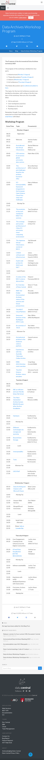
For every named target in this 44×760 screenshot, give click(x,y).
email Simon (9, 116)
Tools (15, 459)
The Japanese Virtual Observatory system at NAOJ (20, 245)
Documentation (7, 713)
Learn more (22, 17)
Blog (16, 51)
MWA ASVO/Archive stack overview (21, 364)
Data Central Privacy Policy (10, 753)
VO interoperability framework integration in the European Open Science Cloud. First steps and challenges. (21, 191)
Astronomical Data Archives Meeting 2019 (21, 640)
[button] (8, 8)
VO (3, 715)
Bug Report (6, 738)
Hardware (16, 416)
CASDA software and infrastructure (20, 255)
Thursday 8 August (24, 82)
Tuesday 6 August (27, 77)
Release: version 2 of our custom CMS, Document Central (21, 635)
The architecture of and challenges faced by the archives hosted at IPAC (21, 172)
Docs (11, 51)
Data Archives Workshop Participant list (21, 658)
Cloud (4, 726)
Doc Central (6, 722)
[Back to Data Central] (8, 2)
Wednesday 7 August (21, 79)
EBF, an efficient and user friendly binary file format (18, 392)
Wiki (3, 724)
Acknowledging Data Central (11, 751)
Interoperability (18, 451)
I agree (31, 17)
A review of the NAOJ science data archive (21, 279)
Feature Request (7, 740)
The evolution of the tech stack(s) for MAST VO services (20, 213)
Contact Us (6, 736)
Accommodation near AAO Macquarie (20, 645)
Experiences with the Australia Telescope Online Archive (20, 354)
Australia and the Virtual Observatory (20, 148)
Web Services (6, 708)
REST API (5, 710)
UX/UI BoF (16, 471)
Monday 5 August (23, 74)
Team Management (8, 729)
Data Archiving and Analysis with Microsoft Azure (19, 489)
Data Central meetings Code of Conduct (21, 650)
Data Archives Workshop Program (21, 654)
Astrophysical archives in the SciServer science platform (20, 341)
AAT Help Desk (7, 742)
